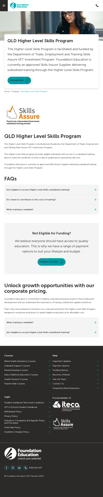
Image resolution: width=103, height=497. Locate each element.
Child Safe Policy (12, 427)
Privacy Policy (11, 416)
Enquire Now (16, 80)
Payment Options (49, 262)
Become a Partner (61, 375)
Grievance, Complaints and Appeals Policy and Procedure (24, 421)
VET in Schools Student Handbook (20, 407)
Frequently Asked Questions (66, 388)
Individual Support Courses (17, 366)
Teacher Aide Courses (14, 383)
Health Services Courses (16, 379)
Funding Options (60, 370)
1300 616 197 (35, 467)
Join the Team (59, 379)
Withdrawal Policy (12, 411)
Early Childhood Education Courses (21, 375)
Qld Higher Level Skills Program (34, 91)
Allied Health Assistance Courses (20, 361)
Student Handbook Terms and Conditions (24, 402)
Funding (15, 91)
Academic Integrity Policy (16, 432)
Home (7, 91)
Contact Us (58, 383)
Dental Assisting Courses (16, 370)
